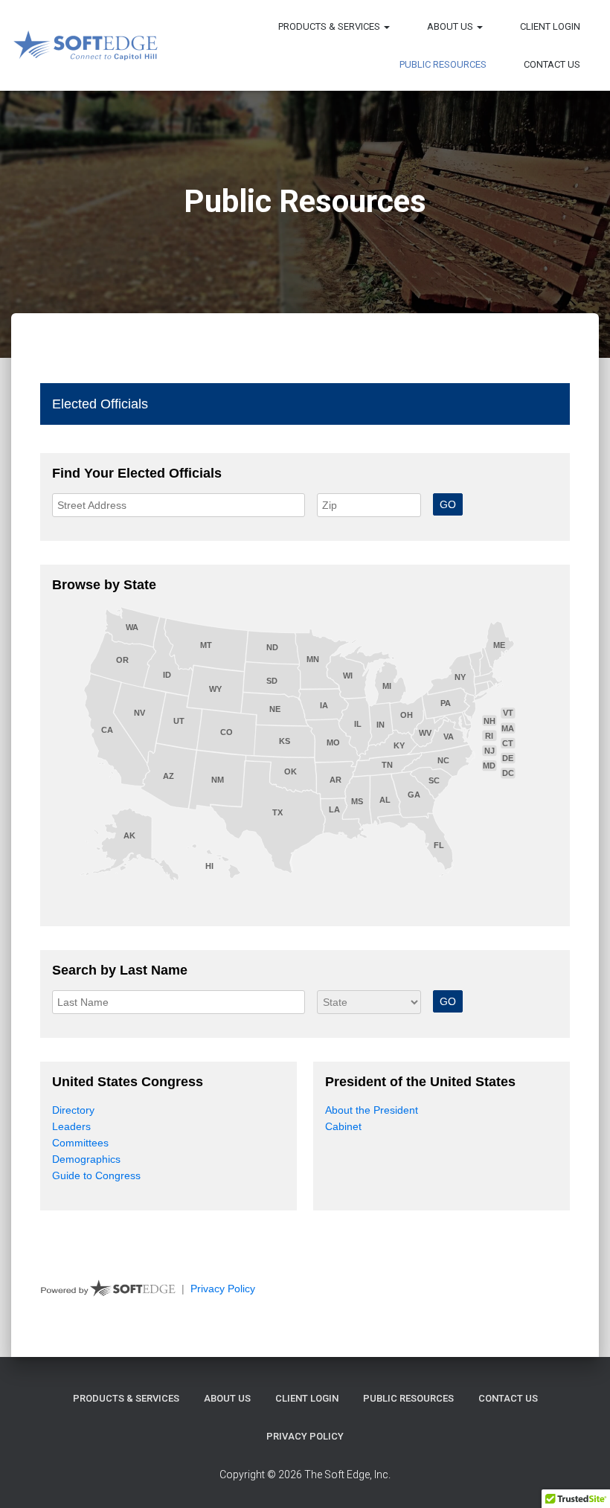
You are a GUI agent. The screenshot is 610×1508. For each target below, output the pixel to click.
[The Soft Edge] (85, 45)
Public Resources (443, 64)
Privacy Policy (305, 1436)
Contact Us (552, 64)
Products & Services (330, 26)
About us (451, 26)
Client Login (550, 26)
